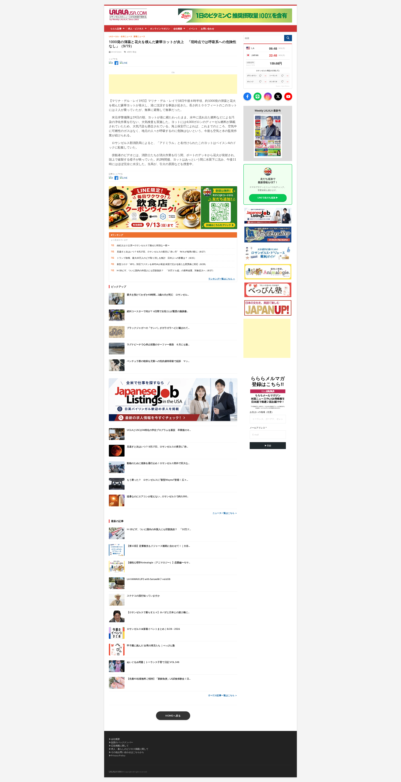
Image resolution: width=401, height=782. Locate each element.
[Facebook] (247, 96)
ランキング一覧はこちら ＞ (221, 278)
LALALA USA (115, 771)
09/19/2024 (116, 52)
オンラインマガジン (160, 28)
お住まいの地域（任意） (262, 412)
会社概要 (177, 28)
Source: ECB (250, 65)
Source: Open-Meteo (282, 86)
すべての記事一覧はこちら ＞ (222, 695)
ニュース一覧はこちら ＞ (225, 513)
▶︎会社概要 (114, 739)
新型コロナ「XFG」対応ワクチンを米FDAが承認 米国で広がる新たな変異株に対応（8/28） (162, 264)
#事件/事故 (131, 52)
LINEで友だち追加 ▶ (268, 197)
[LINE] (257, 96)
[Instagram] (268, 96)
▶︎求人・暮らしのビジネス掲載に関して (128, 749)
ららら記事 (116, 28)
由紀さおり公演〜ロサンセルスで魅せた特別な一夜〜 (143, 245)
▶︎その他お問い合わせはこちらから (126, 752)
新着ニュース (139, 36)
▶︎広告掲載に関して (119, 745)
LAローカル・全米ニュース (120, 36)
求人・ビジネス (135, 28)
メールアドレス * (258, 428)
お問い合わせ (207, 28)
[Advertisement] (173, 84)
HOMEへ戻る (173, 715)
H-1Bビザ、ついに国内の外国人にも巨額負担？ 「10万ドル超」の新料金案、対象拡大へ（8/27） (165, 270)
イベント (193, 28)
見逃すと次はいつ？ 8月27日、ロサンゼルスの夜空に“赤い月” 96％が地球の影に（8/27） (162, 251)
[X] (278, 96)
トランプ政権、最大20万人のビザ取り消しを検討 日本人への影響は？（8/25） (156, 258)
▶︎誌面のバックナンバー (121, 742)
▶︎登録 (268, 445)
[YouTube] (288, 96)
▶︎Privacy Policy (117, 755)
